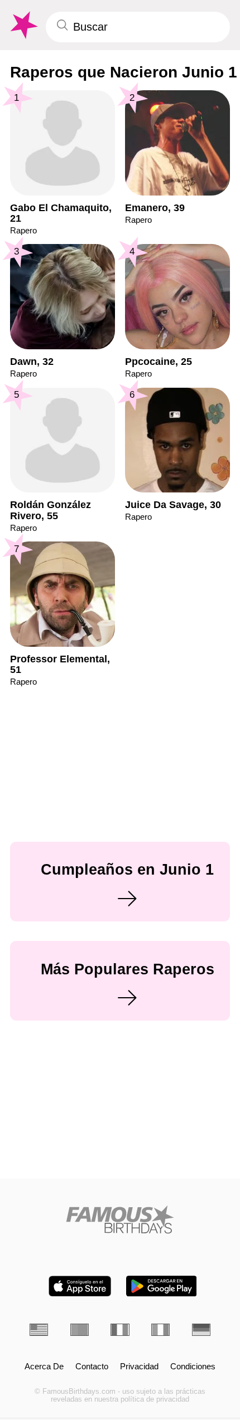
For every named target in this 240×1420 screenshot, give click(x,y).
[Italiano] (160, 1330)
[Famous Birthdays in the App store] (80, 1286)
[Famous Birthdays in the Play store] (161, 1286)
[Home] (120, 1219)
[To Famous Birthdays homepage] (23, 25)
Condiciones (192, 1366)
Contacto (91, 1366)
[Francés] (120, 1330)
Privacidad (139, 1366)
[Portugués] (79, 1330)
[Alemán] (201, 1330)
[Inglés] (39, 1330)
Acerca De (44, 1366)
